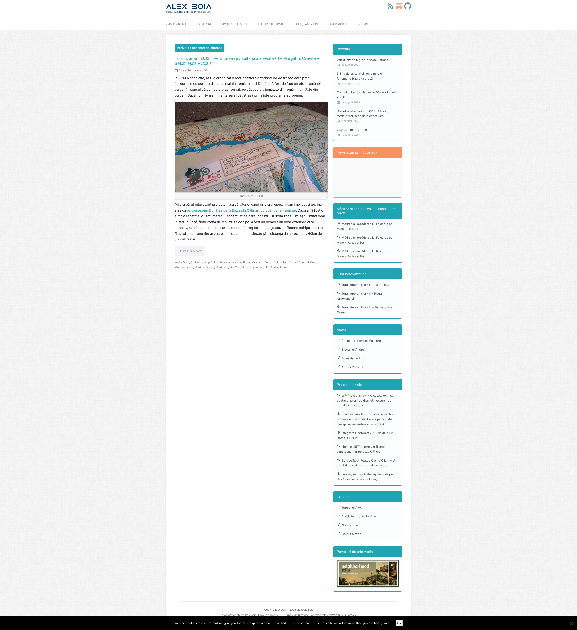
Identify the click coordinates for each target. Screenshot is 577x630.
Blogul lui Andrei (353, 349)
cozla (314, 262)
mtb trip (234, 267)
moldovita (221, 267)
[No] (571, 623)
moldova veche (204, 267)
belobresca (226, 262)
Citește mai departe (189, 251)
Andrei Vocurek (352, 367)
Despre (363, 24)
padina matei (279, 267)
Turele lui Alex (352, 507)
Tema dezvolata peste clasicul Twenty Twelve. (249, 615)
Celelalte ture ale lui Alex (359, 516)
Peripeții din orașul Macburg (361, 340)
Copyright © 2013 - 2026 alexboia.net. (288, 609)
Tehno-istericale (272, 24)
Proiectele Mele (234, 24)
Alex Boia (189, 7)
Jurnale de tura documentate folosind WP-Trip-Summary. (320, 615)
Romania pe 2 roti (354, 358)
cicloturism (280, 262)
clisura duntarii (299, 262)
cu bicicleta (198, 262)
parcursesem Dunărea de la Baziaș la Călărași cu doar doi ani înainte (241, 210)
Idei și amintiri (306, 24)
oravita (264, 267)
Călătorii (203, 24)
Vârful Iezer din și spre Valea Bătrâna (362, 60)
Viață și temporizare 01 (352, 130)
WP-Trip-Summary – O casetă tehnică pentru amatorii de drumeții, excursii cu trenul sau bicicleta (365, 400)
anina (214, 262)
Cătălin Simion (351, 534)
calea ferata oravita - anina (253, 262)
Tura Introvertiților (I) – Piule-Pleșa (365, 284)
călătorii (183, 262)
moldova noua (184, 267)
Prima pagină (176, 24)
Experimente (337, 24)
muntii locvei (250, 267)
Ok (399, 623)
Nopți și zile (350, 525)
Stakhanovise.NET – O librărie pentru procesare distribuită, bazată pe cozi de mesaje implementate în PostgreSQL (365, 419)
